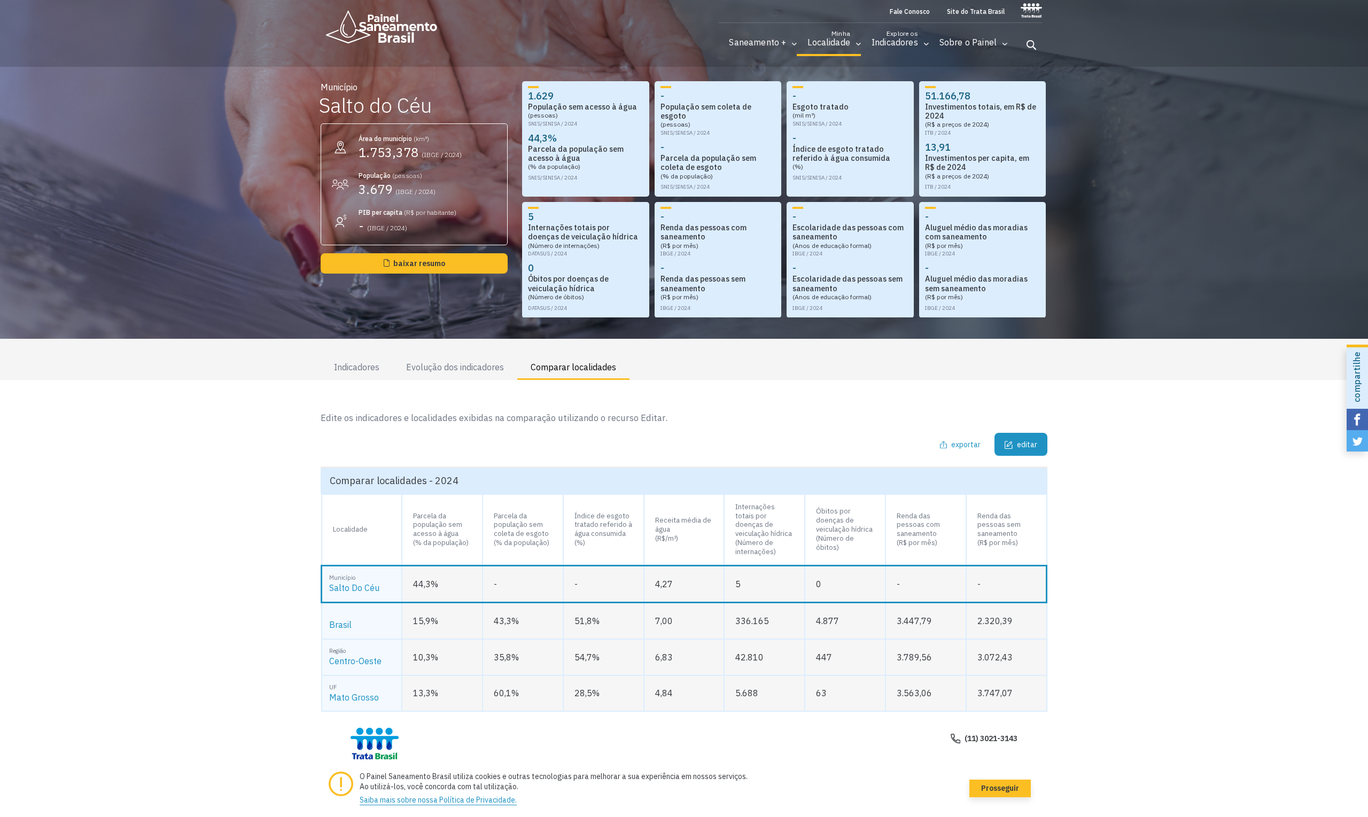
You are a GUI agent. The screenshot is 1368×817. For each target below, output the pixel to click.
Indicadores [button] (356, 367)
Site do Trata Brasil (976, 12)
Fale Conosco (910, 12)
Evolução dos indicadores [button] (455, 367)
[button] (757, 42)
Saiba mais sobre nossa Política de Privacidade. (438, 800)
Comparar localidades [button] (573, 367)
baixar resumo (419, 263)
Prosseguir (1000, 788)
